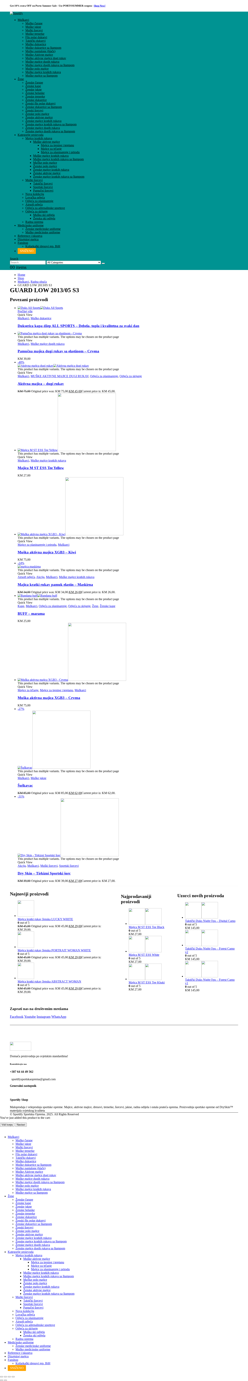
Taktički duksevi (35, 40)
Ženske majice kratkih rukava (43, 121)
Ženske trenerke (35, 96)
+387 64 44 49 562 (21, 1071)
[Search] (103, 263)
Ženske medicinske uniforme (43, 228)
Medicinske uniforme (31, 225)
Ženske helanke (35, 93)
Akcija (40, 577)
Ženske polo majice (37, 114)
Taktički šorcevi (43, 183)
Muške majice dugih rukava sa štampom (49, 65)
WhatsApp (58, 1017)
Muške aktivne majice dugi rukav (45, 58)
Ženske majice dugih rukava (42, 127)
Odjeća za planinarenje (39, 201)
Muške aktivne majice (46, 141)
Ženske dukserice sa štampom (43, 107)
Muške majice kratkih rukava (43, 72)
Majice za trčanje (51, 148)
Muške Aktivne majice (39, 54)
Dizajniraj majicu (28, 239)
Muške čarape (33, 23)
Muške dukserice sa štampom (43, 47)
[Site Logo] (16, 13)
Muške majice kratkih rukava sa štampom (58, 159)
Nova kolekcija (34, 194)
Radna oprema (34, 222)
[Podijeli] (9, 1376)
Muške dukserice (35, 44)
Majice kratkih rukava (38, 138)
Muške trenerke (34, 33)
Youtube (30, 1017)
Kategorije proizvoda (30, 134)
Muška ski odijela (44, 215)
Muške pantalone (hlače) (40, 51)
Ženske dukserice (36, 100)
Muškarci (23, 19)
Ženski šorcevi (34, 110)
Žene (21, 79)
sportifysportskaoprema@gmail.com (33, 1079)
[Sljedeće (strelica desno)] (5, 1380)
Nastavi (21, 1124)
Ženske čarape (34, 82)
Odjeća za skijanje (36, 211)
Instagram (44, 1017)
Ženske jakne (33, 89)
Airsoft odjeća (34, 204)
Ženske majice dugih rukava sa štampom (50, 131)
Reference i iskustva (30, 235)
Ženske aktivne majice (39, 117)
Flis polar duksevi (36, 37)
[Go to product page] (128, 308)
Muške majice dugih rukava (42, 61)
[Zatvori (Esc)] (13, 1376)
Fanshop (23, 242)
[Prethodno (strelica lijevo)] (1, 1380)
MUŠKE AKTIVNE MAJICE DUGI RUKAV (60, 376)
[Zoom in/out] (1, 1376)
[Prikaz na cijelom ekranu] (5, 1376)
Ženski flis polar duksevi (40, 103)
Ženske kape (33, 86)
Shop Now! (99, 5)
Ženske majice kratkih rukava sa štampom (51, 124)
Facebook (16, 1017)
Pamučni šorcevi (43, 190)
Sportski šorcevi (43, 187)
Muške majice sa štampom (41, 75)
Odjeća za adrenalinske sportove (45, 208)
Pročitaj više (25, 311)
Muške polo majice (37, 68)
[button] (14, 258)
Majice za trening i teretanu (57, 145)
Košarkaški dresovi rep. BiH (42, 246)
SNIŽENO (27, 251)
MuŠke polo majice (45, 162)
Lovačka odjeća (35, 197)
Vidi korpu (7, 1124)
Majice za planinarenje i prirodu (60, 152)
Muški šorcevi (34, 30)
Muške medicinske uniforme (42, 232)
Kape (21, 606)
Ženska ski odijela (44, 218)
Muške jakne (33, 26)
